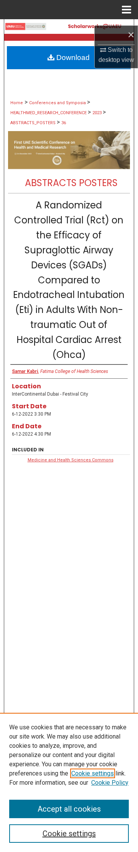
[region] (69, 782)
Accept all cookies (69, 809)
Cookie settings (92, 773)
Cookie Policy (109, 782)
